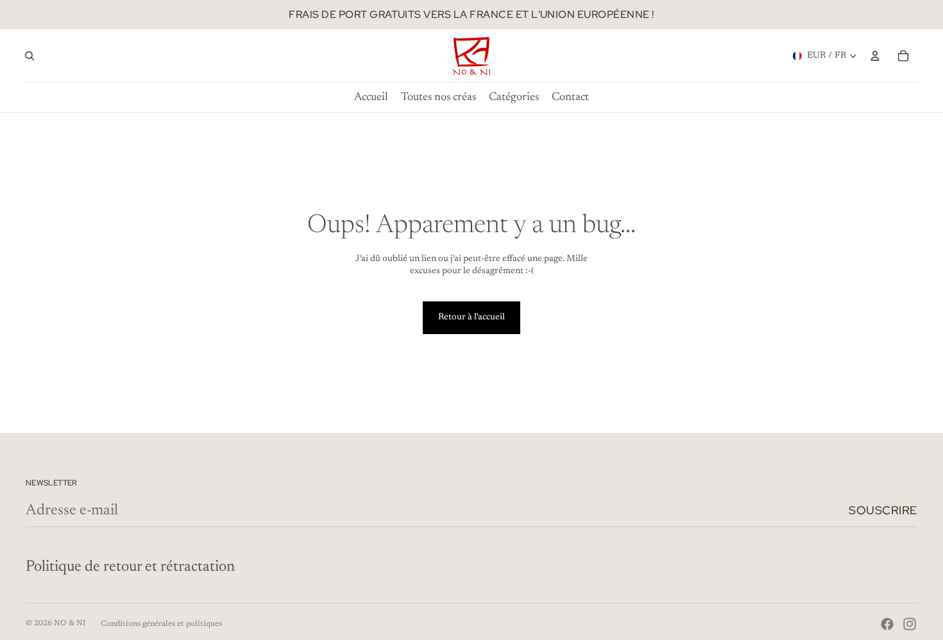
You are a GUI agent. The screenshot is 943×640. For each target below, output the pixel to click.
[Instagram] (909, 624)
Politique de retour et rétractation (130, 567)
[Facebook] (887, 624)
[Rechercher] (29, 56)
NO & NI (69, 623)
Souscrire (883, 510)
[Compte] (875, 56)
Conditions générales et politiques (161, 624)
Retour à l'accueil (471, 317)
